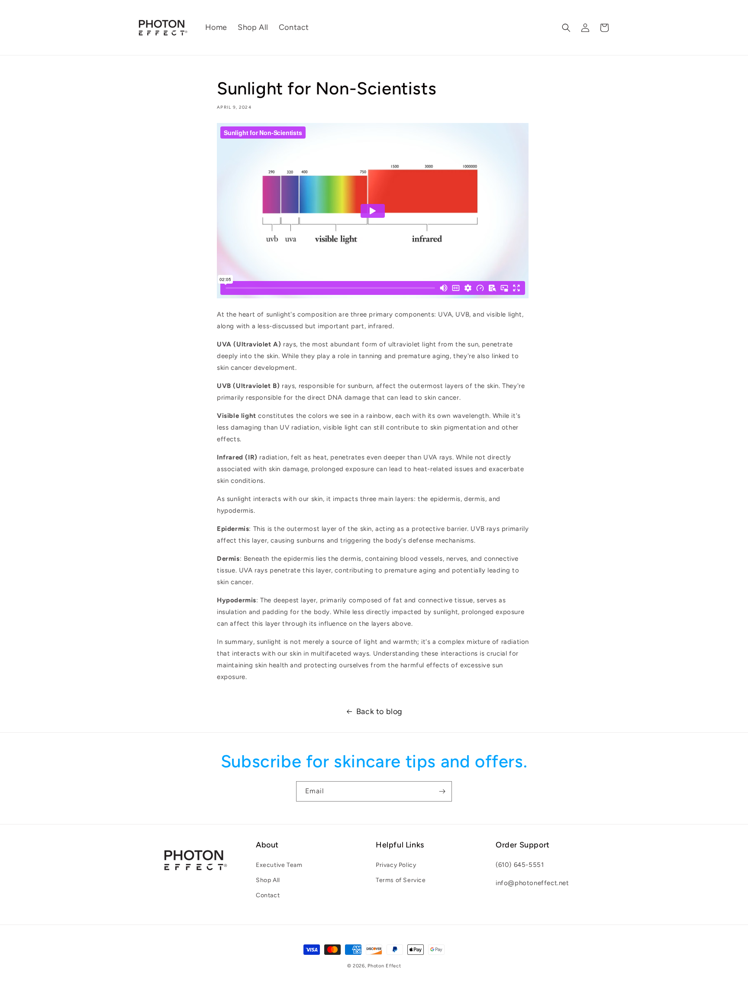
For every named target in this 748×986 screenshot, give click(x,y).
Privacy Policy (396, 865)
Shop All (268, 880)
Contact (268, 895)
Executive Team (279, 865)
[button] (566, 27)
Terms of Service (401, 880)
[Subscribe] (441, 791)
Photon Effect (384, 966)
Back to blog (379, 711)
